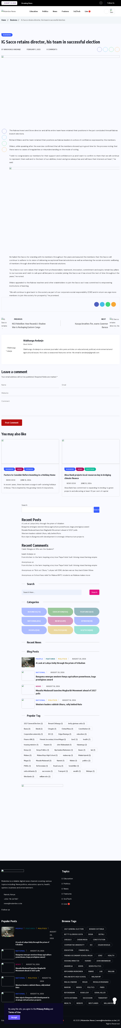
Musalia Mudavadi (43, 760)
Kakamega (82, 745)
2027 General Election (33, 723)
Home (3, 20)
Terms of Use (14, 1012)
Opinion (87, 621)
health (86, 739)
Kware (81, 750)
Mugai (27, 760)
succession (47, 771)
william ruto (45, 776)
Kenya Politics (42, 750)
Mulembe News (88, 1020)
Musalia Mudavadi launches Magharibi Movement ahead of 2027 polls (49, 530)
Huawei (48, 745)
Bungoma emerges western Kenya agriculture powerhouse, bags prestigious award (55, 527)
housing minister (31, 745)
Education (34, 11)
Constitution (84, 729)
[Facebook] (24, 358)
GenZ (74, 739)
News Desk (10, 480)
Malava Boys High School (47, 755)
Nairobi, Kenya (9, 894)
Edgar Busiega (64, 734)
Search (24, 505)
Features (65, 11)
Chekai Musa (67, 729)
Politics (45, 11)
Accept (14, 1017)
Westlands (29, 776)
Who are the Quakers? (45, 549)
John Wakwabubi (64, 745)
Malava (27, 755)
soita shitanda (30, 771)
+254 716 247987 (10, 899)
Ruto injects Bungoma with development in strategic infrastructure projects (53, 537)
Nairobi (60, 760)
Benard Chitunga (55, 723)
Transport (63, 771)
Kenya (27, 750)
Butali (39, 729)
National (34, 621)
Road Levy (58, 766)
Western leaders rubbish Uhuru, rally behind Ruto (41, 533)
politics (86, 760)
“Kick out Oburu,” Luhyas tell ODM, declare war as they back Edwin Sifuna (63, 570)
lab (93, 750)
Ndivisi (73, 760)
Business (13, 20)
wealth (77, 771)
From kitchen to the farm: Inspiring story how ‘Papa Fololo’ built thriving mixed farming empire (59, 557)
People (34, 630)
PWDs (27, 766)
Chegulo (52, 729)
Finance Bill (29, 739)
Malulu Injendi (84, 755)
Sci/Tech (76, 11)
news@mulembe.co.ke (12, 903)
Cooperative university (33, 734)
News (55, 11)
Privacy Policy (43, 1009)
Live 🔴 (88, 11)
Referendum (42, 766)
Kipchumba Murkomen (63, 750)
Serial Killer (74, 766)
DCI (50, 734)
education (81, 734)
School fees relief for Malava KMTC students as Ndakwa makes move (62, 575)
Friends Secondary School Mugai (53, 739)
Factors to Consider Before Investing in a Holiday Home (29, 474)
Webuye (90, 771)
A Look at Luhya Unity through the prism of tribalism (43, 523)
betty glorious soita (76, 723)
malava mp (68, 755)
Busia (27, 729)
